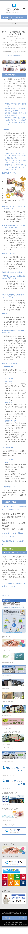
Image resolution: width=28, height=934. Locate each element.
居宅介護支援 (15, 922)
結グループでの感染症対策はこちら (14, 55)
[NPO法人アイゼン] (14, 831)
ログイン (4, 906)
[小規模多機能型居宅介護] (13, 738)
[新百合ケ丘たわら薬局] (13, 814)
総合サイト (21, 922)
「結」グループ (14, 9)
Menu (14, 23)
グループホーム (7, 922)
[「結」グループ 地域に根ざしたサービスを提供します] (14, 5)
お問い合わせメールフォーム (14, 549)
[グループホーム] (13, 656)
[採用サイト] (14, 643)
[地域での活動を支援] (14, 862)
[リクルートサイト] (14, 850)
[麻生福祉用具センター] (13, 798)
